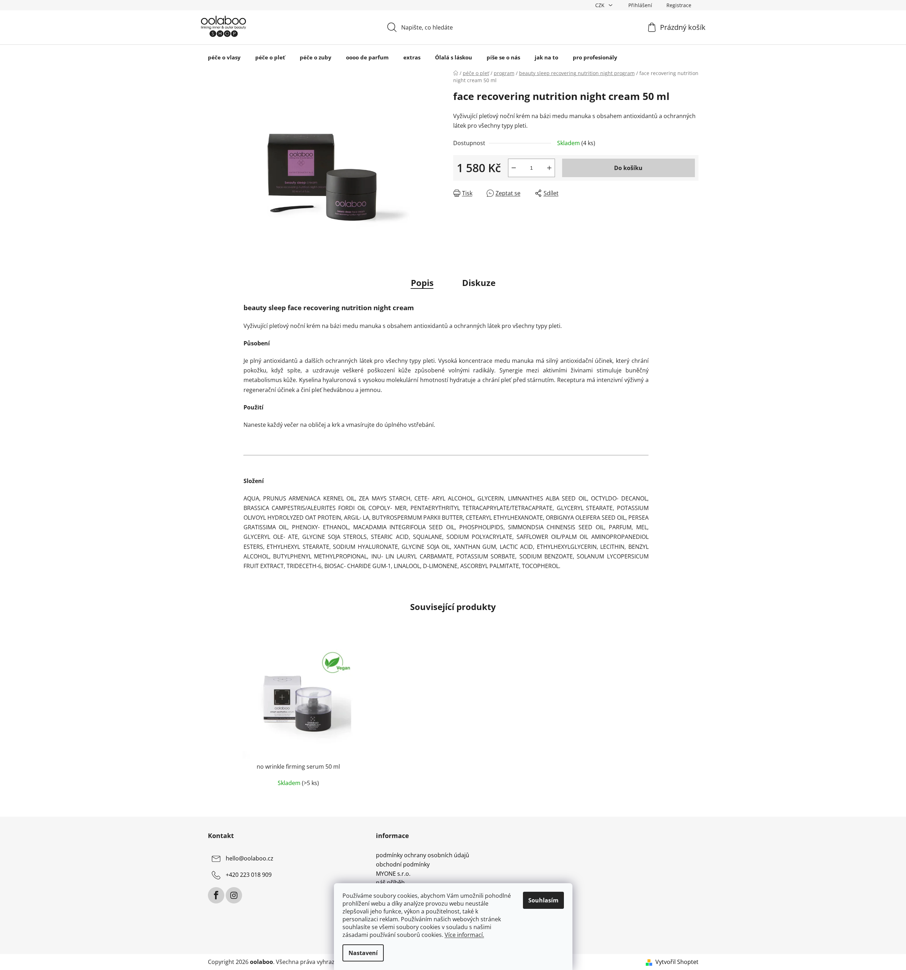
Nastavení (363, 953)
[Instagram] (234, 895)
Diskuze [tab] (479, 282)
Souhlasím (543, 900)
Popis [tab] (422, 282)
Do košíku (628, 168)
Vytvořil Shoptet (676, 962)
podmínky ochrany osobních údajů (422, 855)
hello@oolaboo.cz (249, 859)
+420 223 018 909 (249, 875)
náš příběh (390, 883)
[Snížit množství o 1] (513, 168)
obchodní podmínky (403, 865)
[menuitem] (224, 57)
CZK (600, 5)
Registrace (678, 5)
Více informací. (464, 935)
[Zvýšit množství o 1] (549, 168)
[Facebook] (216, 895)
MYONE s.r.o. (393, 874)
